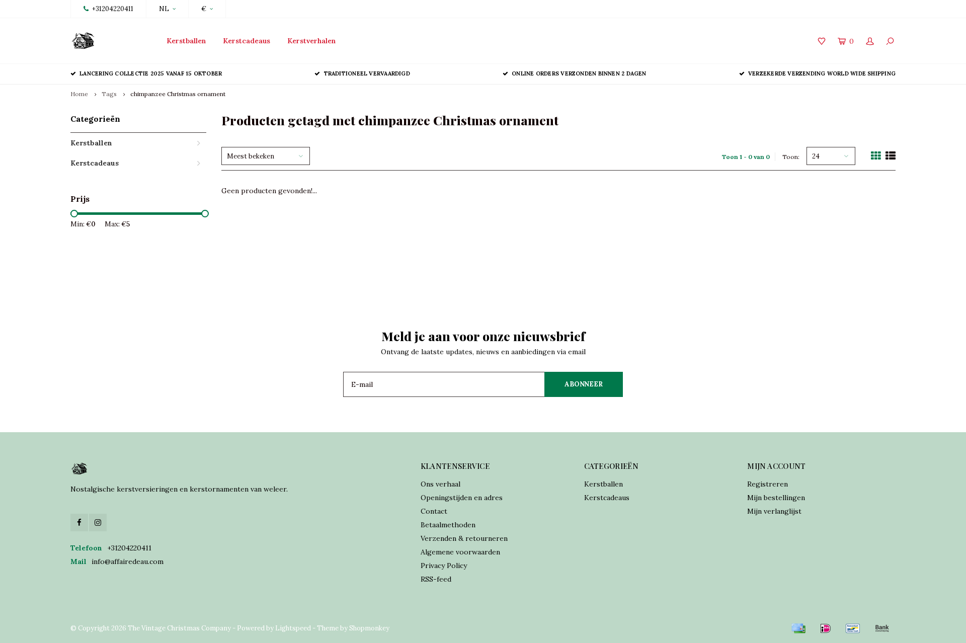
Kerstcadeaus (246, 40)
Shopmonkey (369, 628)
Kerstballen (186, 40)
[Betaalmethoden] (798, 628)
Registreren (767, 484)
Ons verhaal (440, 484)
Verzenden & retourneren (464, 538)
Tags (109, 94)
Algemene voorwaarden (460, 551)
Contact (434, 511)
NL (164, 9)
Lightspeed (293, 628)
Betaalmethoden (448, 524)
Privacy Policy (444, 565)
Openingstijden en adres (462, 497)
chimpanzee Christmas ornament (177, 94)
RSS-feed (436, 579)
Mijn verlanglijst (774, 511)
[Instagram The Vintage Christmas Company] (98, 522)
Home (79, 94)
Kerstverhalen (311, 40)
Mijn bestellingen (776, 497)
